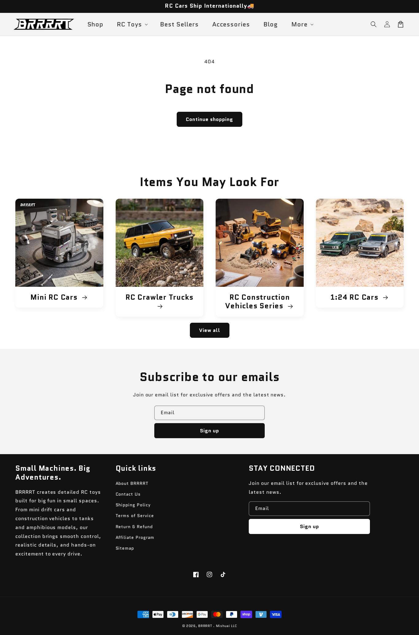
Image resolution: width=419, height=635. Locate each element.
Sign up (209, 430)
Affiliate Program (135, 537)
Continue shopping (209, 119)
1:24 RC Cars (355, 297)
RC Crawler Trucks (159, 297)
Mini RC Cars (54, 297)
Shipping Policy (133, 505)
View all (209, 330)
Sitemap (125, 548)
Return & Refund (134, 527)
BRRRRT (205, 625)
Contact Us (128, 494)
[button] (373, 24)
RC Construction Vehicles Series (257, 302)
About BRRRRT (132, 483)
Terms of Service (135, 515)
